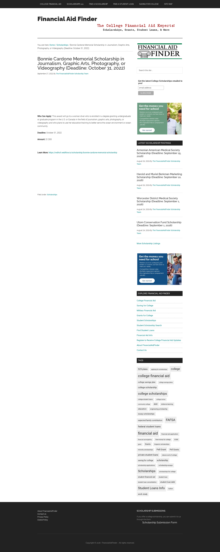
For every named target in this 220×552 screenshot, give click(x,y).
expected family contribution (150, 420)
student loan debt (167, 482)
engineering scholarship (158, 409)
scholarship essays (166, 465)
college (175, 369)
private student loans (148, 455)
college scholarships (152, 393)
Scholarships (52, 195)
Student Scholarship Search (149, 325)
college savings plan (146, 382)
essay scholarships (146, 414)
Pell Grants (174, 450)
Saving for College (145, 305)
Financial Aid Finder (67, 18)
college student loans (145, 399)
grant (139, 444)
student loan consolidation (147, 482)
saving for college (145, 460)
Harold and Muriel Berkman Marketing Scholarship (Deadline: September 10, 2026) (159, 177)
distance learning (167, 404)
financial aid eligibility (145, 439)
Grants (148, 444)
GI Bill (176, 439)
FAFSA (170, 420)
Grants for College (145, 315)
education (142, 409)
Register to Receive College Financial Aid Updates (159, 340)
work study (142, 494)
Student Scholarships (146, 320)
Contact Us (142, 350)
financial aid (148, 433)
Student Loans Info (151, 488)
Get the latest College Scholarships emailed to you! (160, 82)
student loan (163, 477)
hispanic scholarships (161, 444)
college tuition (160, 399)
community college (144, 404)
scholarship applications (146, 465)
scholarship (162, 460)
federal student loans (149, 426)
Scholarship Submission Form (159, 522)
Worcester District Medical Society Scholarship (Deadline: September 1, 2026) (158, 201)
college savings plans (166, 382)
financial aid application (169, 434)
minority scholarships (145, 450)
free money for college (163, 439)
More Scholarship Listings (148, 243)
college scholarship (147, 387)
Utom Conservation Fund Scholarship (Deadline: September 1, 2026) (159, 224)
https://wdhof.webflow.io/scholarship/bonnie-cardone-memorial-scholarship (83, 152)
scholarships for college (167, 472)
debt (155, 404)
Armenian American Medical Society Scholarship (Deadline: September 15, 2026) (159, 153)
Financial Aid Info (145, 335)
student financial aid (146, 477)
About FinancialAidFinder (148, 345)
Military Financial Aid (146, 310)
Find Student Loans (145, 330)
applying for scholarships (159, 369)
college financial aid (154, 376)
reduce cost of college (169, 455)
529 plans (143, 369)
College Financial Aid (146, 300)
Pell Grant (161, 449)
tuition (170, 489)
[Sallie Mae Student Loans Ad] (159, 134)
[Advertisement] (85, 97)
